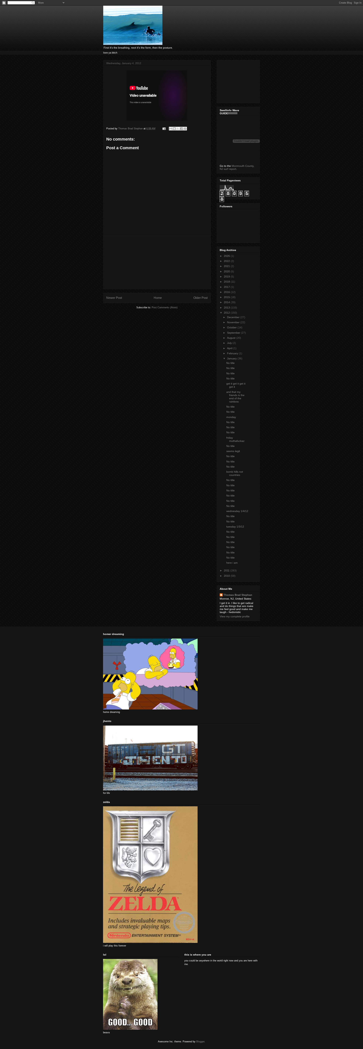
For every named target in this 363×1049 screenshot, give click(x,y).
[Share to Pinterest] (185, 129)
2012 (227, 312)
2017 (227, 286)
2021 (227, 266)
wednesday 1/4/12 (237, 511)
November (233, 322)
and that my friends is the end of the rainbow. (235, 396)
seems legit (233, 451)
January (232, 358)
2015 (227, 297)
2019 (227, 276)
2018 (227, 281)
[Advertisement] (157, 262)
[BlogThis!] (174, 129)
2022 (227, 261)
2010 (227, 575)
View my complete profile (235, 616)
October (232, 327)
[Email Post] (164, 128)
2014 (227, 302)
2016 (227, 292)
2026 (227, 255)
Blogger (200, 1041)
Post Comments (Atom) (165, 307)
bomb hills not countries (234, 473)
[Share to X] (178, 129)
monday (231, 417)
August (231, 337)
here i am (232, 562)
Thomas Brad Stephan (237, 594)
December (233, 317)
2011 (227, 570)
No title (230, 362)
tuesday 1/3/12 (235, 526)
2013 (227, 307)
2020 (227, 271)
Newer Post (114, 297)
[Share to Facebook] (181, 129)
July (230, 342)
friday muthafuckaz (235, 439)
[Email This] (171, 129)
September (234, 332)
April (230, 348)
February (233, 353)
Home (158, 297)
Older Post (200, 297)
